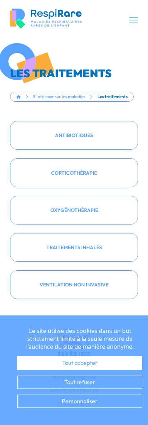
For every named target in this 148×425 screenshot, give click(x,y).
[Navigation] (134, 20)
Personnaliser (80, 401)
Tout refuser (79, 382)
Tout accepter (80, 362)
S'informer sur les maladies (59, 96)
